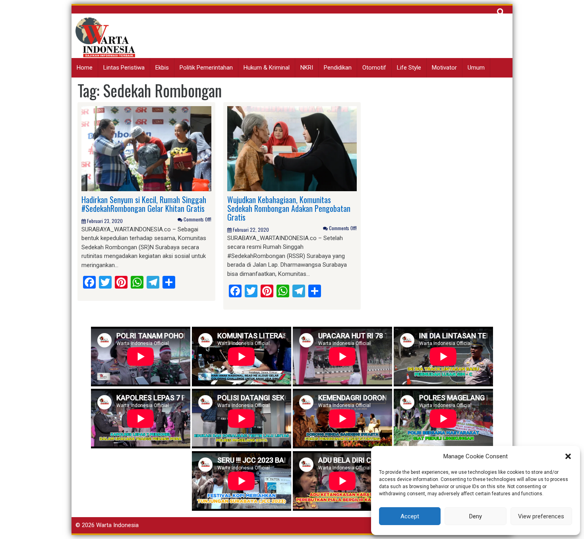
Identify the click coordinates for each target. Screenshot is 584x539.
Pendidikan (338, 67)
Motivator (444, 67)
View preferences (541, 516)
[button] (568, 456)
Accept (409, 516)
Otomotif (374, 67)
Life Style (409, 67)
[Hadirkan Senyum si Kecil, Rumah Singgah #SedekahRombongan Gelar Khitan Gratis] (146, 148)
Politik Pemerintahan (206, 67)
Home (85, 67)
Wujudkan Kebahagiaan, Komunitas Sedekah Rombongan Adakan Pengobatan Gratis (288, 208)
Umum (476, 67)
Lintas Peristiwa (124, 67)
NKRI (306, 67)
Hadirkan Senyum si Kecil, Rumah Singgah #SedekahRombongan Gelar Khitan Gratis (143, 204)
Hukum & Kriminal (267, 67)
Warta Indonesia (117, 525)
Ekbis (162, 67)
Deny (475, 516)
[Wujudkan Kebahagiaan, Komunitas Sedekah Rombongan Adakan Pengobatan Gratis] (292, 148)
